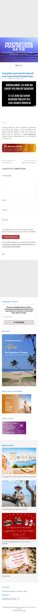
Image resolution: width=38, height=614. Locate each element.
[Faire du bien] (19, 573)
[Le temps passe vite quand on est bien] (19, 506)
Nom (4, 200)
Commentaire (7, 176)
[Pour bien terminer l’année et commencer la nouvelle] (19, 539)
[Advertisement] (19, 18)
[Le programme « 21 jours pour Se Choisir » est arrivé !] (19, 474)
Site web (5, 220)
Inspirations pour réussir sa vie (19, 47)
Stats (25, 591)
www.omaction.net (29, 134)
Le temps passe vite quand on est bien (14, 509)
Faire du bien (6, 576)
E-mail (4, 210)
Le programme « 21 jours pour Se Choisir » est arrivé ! (19, 476)
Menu (20, 65)
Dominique (11, 78)
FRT (24, 610)
